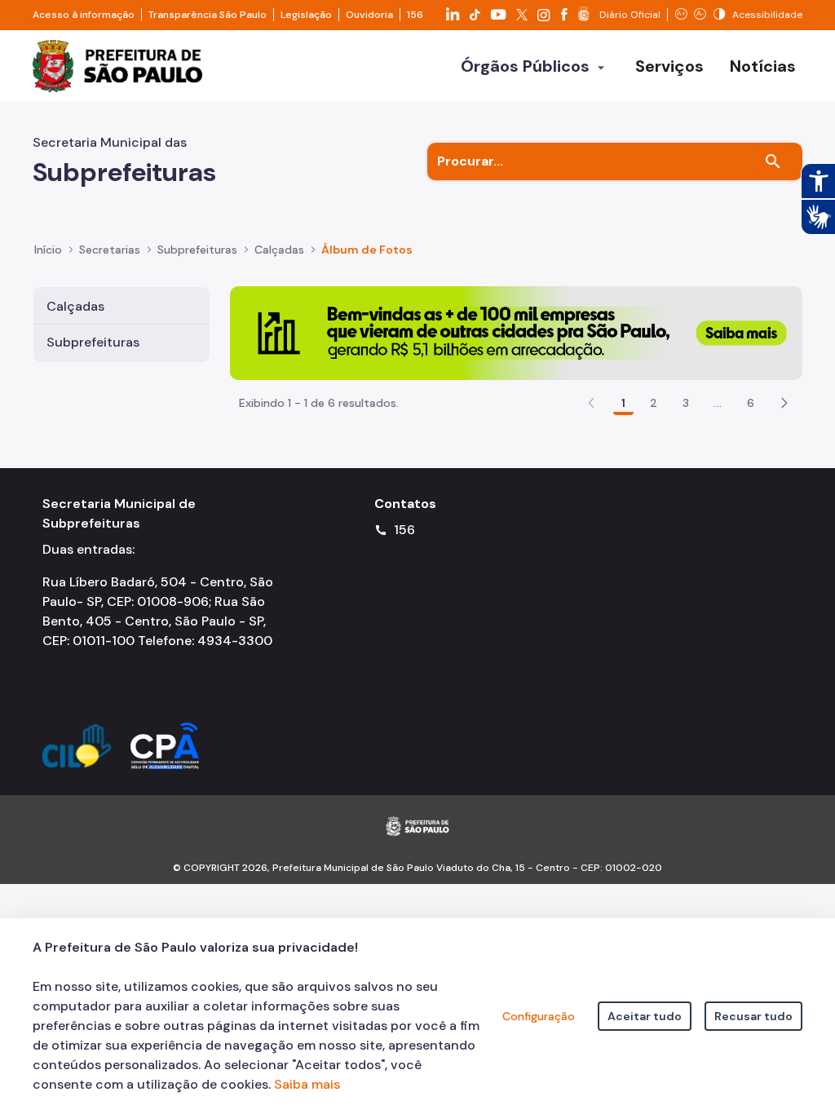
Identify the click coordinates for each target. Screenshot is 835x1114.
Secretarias (109, 249)
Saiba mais (307, 1084)
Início (48, 249)
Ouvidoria (369, 15)
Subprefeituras (92, 342)
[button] (784, 403)
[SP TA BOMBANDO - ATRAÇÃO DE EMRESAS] (516, 331)
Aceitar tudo (644, 1016)
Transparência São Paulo (207, 15)
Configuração (538, 1016)
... (718, 403)
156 (415, 15)
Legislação (306, 15)
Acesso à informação (84, 15)
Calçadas (75, 306)
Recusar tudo (753, 1016)
